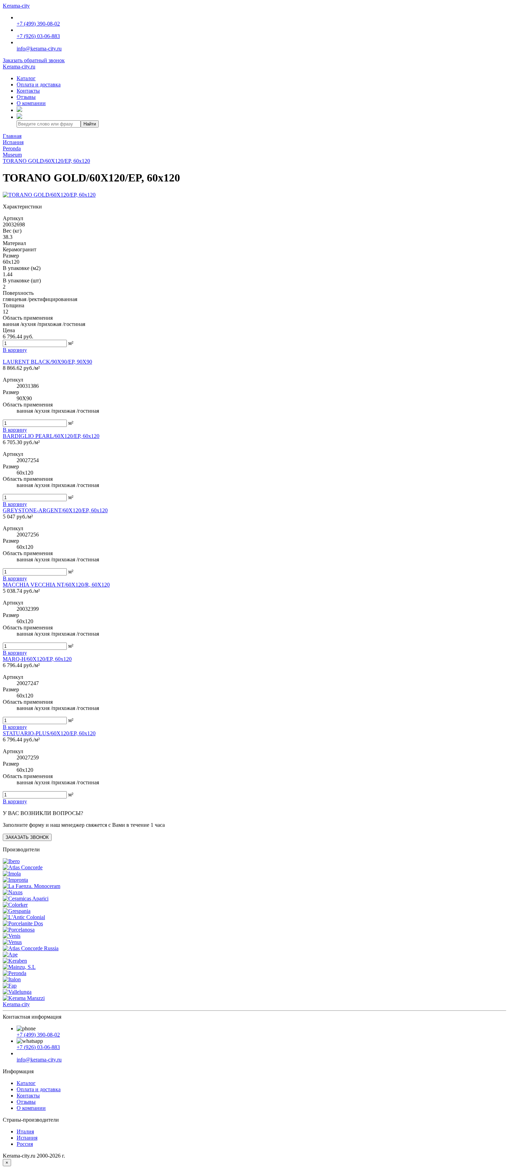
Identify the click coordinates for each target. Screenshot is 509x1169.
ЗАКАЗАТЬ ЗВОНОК (27, 837)
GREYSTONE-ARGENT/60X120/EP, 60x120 (55, 510)
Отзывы (26, 97)
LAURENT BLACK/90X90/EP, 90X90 (47, 362)
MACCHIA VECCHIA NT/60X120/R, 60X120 (56, 585)
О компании (31, 103)
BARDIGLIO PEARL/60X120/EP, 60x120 (51, 436)
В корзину (15, 430)
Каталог (26, 78)
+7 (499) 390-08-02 (38, 24)
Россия (25, 1144)
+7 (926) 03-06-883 (38, 36)
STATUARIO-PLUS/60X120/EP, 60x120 (49, 733)
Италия (25, 1131)
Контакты (28, 91)
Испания (27, 1138)
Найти (89, 124)
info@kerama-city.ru (39, 49)
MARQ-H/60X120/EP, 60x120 (37, 659)
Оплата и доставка (39, 84)
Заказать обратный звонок (34, 60)
